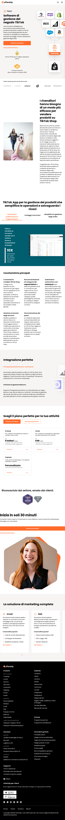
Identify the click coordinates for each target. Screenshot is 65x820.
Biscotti (28, 809)
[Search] (58, 2)
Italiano (8, 779)
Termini (12, 809)
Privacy (5, 809)
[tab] (12, 216)
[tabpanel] (32, 284)
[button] (17, 449)
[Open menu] (61, 2)
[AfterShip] (8, 2)
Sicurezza (21, 809)
